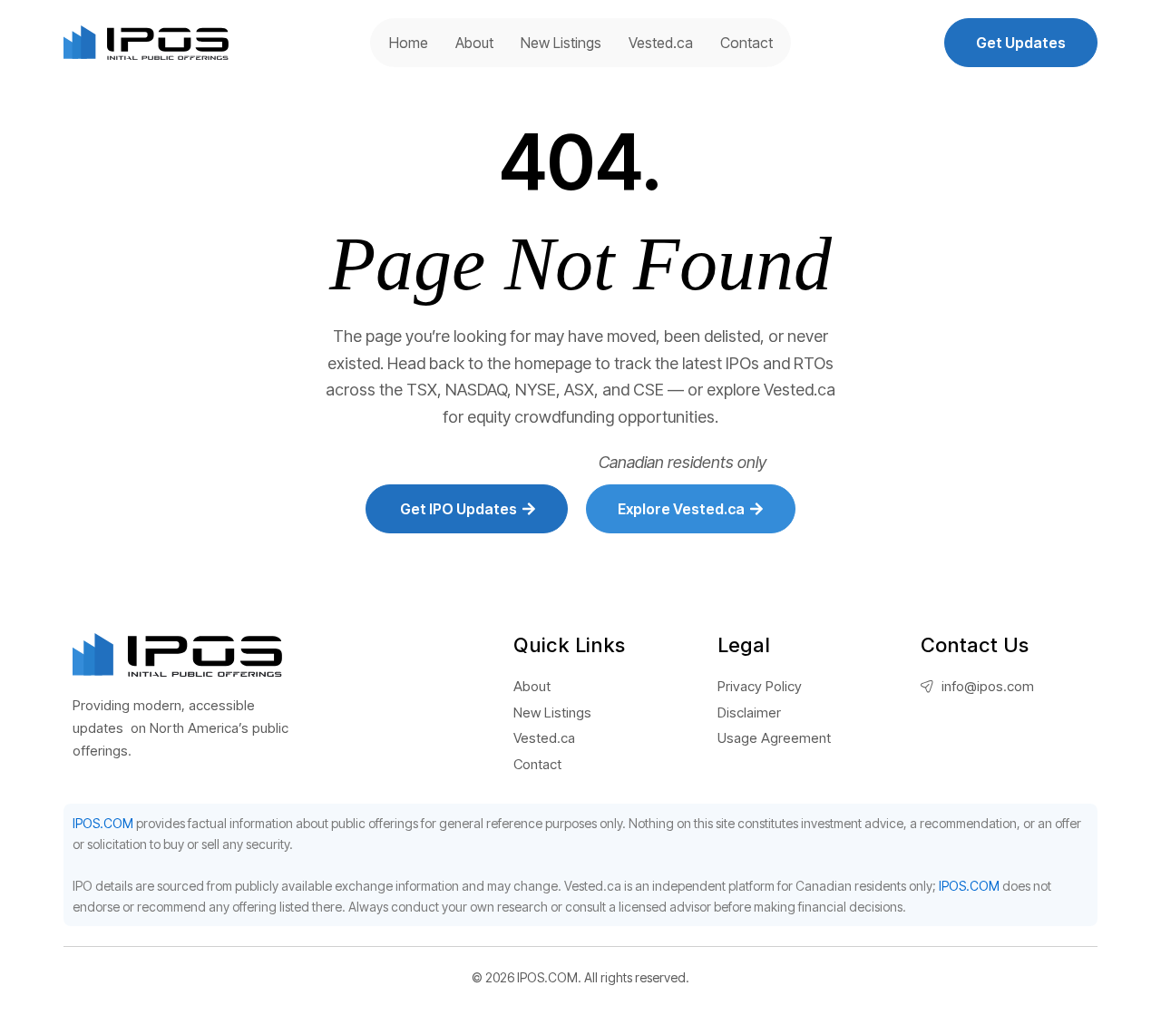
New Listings (561, 43)
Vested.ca (661, 43)
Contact (746, 43)
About (474, 43)
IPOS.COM (103, 823)
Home (408, 43)
